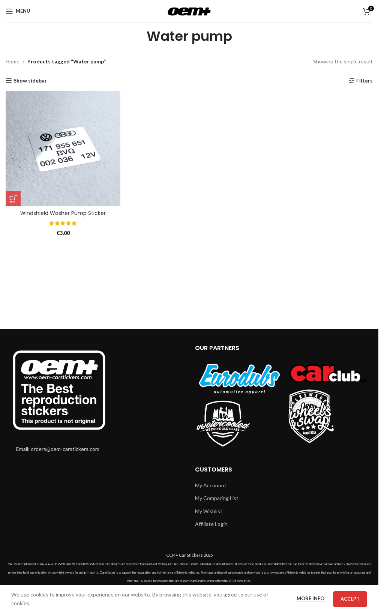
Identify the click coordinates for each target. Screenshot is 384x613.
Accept (350, 599)
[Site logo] (189, 10)
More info (311, 598)
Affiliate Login (211, 524)
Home (13, 61)
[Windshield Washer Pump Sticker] (63, 148)
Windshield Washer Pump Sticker (63, 213)
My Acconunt (210, 485)
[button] (13, 198)
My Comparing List (216, 498)
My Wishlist (208, 511)
